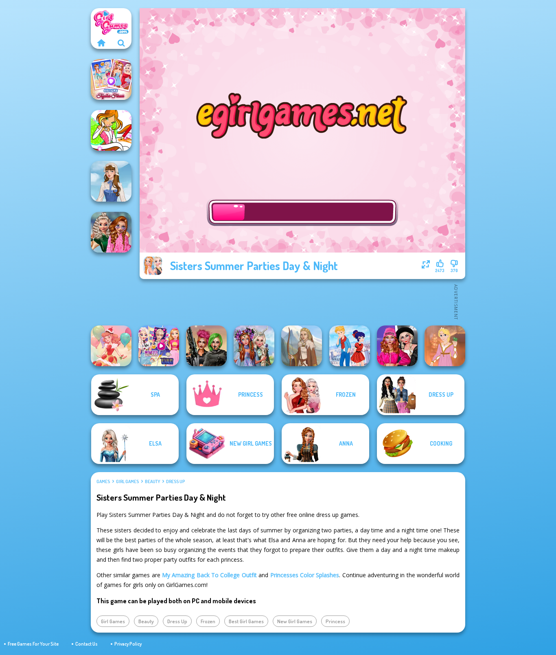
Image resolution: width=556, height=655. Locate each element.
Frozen (208, 621)
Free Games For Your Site (33, 644)
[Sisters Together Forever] (111, 79)
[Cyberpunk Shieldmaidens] (206, 345)
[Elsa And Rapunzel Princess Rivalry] (158, 345)
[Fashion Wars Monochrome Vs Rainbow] (397, 345)
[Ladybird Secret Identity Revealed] (349, 345)
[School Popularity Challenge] (111, 232)
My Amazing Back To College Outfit (209, 575)
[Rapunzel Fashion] (445, 345)
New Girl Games (294, 621)
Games (103, 481)
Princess (335, 621)
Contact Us (86, 644)
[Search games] (121, 43)
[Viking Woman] (301, 345)
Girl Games (127, 481)
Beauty (152, 481)
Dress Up (175, 481)
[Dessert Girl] (111, 345)
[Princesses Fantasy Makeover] (254, 345)
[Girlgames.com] (101, 43)
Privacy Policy (128, 644)
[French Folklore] (111, 181)
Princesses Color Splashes (304, 575)
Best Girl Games (246, 621)
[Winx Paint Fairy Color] (111, 130)
